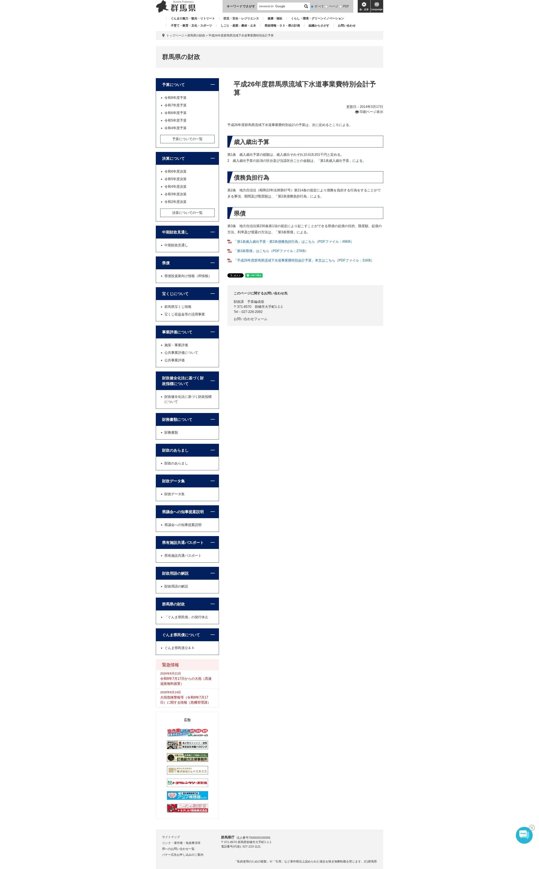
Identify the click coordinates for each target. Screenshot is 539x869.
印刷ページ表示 (371, 112)
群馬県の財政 (196, 35)
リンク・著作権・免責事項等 (181, 843)
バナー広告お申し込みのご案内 (182, 854)
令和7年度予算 (175, 105)
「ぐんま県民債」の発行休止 (186, 617)
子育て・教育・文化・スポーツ (191, 25)
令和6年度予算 (175, 113)
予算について (173, 85)
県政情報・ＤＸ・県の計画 (282, 25)
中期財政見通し (175, 232)
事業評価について (177, 332)
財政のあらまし (175, 450)
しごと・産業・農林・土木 (238, 25)
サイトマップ (171, 837)
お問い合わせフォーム (250, 319)
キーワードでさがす (241, 6)
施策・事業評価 (176, 345)
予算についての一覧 (187, 139)
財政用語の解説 (175, 573)
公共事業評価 (174, 360)
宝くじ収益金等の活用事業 (184, 314)
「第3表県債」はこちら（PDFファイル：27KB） (271, 251)
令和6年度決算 (175, 171)
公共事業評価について (181, 352)
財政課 (239, 301)
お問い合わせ (347, 25)
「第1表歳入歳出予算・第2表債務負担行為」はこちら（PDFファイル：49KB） (294, 241)
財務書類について (177, 419)
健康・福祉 (275, 18)
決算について (173, 158)
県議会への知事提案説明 (183, 512)
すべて (319, 6)
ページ (333, 6)
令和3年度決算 (175, 194)
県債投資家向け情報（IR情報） (188, 276)
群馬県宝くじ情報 (177, 306)
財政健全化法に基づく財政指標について (183, 381)
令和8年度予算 (175, 97)
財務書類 (171, 432)
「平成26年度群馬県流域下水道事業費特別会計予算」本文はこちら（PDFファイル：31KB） (304, 260)
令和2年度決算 (175, 202)
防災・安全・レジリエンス (241, 18)
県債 (166, 263)
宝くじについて (175, 294)
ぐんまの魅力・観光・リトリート (193, 18)
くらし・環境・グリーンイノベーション (317, 18)
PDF (346, 6)
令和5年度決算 (175, 179)
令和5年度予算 (175, 120)
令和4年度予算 (175, 128)
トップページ (175, 35)
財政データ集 (173, 481)
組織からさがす (319, 25)
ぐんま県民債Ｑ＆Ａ (179, 648)
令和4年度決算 (175, 186)
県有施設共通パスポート (183, 542)
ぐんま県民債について (181, 635)
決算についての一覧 (187, 213)
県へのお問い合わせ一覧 (178, 848)
